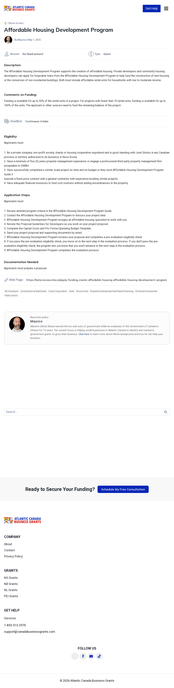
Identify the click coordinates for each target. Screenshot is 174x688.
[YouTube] (91, 656)
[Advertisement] (87, 378)
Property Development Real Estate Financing (111, 291)
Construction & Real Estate (33, 291)
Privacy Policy (13, 556)
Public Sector (11, 295)
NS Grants (11, 578)
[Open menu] (166, 8)
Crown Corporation (57, 291)
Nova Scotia (16, 23)
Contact (9, 550)
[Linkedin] (74, 656)
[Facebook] (82, 656)
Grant (71, 291)
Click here (84, 334)
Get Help (152, 8)
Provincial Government (146, 291)
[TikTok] (99, 656)
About (8, 544)
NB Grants (11, 584)
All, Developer (11, 291)
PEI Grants (11, 596)
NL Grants (11, 590)
